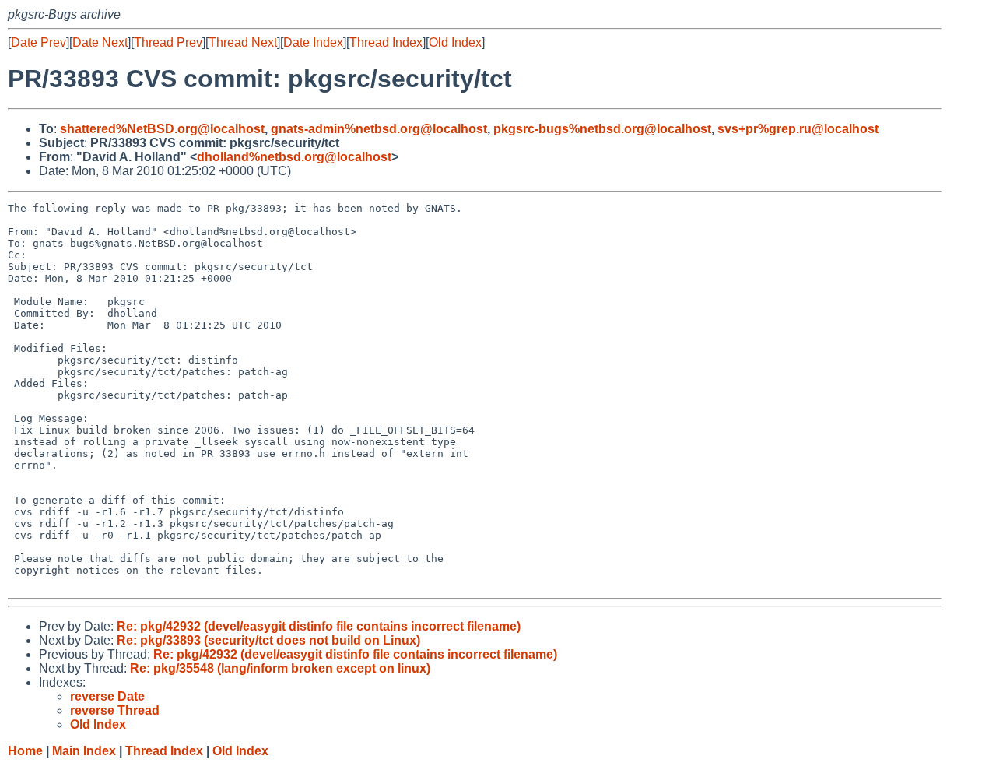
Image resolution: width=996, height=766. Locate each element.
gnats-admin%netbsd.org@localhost (379, 128)
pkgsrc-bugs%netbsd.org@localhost (602, 128)
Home (25, 750)
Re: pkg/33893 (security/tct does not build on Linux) (268, 640)
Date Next (100, 42)
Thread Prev (168, 42)
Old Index (455, 42)
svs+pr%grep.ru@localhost (798, 128)
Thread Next (243, 42)
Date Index (313, 42)
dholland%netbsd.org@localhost (294, 156)
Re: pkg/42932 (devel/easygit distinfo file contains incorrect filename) (319, 626)
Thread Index (386, 42)
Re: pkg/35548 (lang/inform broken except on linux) (280, 668)
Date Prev (38, 42)
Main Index (84, 750)
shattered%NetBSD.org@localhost (162, 128)
